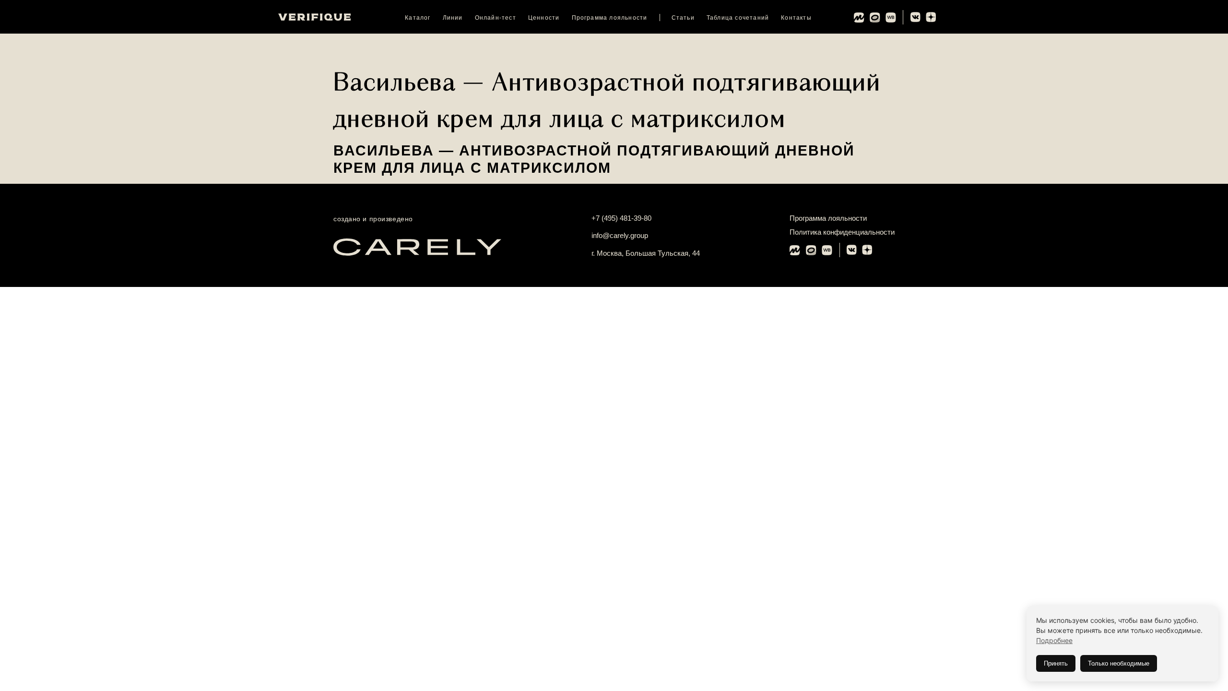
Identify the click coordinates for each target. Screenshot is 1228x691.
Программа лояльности (610, 17)
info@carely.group (619, 235)
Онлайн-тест (495, 17)
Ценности (544, 17)
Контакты (796, 17)
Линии (453, 17)
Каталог (417, 17)
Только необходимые (1118, 663)
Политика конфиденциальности (842, 232)
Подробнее (1054, 640)
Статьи (683, 17)
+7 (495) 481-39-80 (621, 218)
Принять (1056, 663)
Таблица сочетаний (738, 17)
